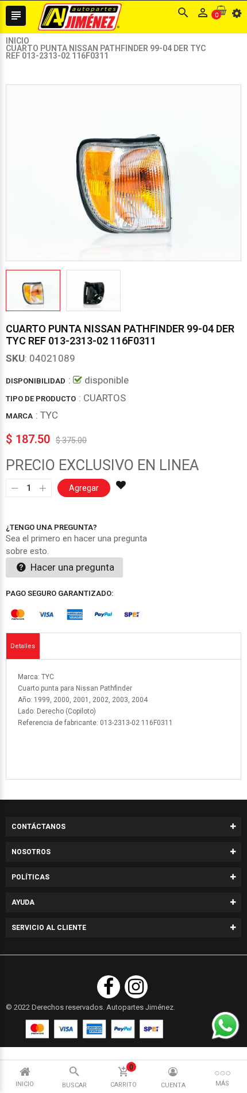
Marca (19, 416)
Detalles (22, 646)
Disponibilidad (35, 381)
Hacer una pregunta (71, 567)
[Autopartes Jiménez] (94, 1029)
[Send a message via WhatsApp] (225, 1025)
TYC (49, 415)
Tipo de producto (41, 398)
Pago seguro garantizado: (60, 593)
